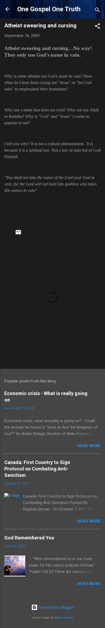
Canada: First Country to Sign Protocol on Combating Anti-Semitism (37, 468)
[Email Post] (18, 234)
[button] (97, 27)
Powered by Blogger (56, 607)
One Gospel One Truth (48, 9)
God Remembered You (29, 538)
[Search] (97, 11)
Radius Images (64, 617)
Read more (89, 445)
